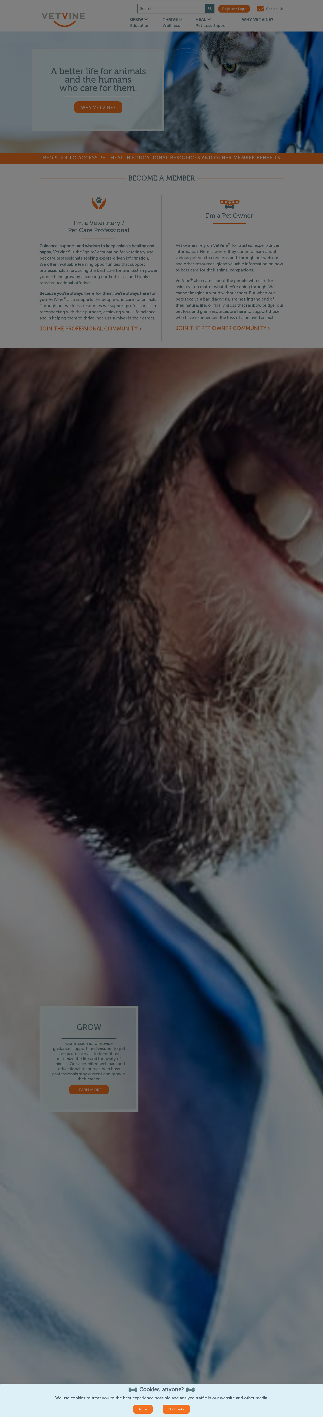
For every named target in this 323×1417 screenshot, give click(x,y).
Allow (143, 1409)
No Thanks (176, 1409)
